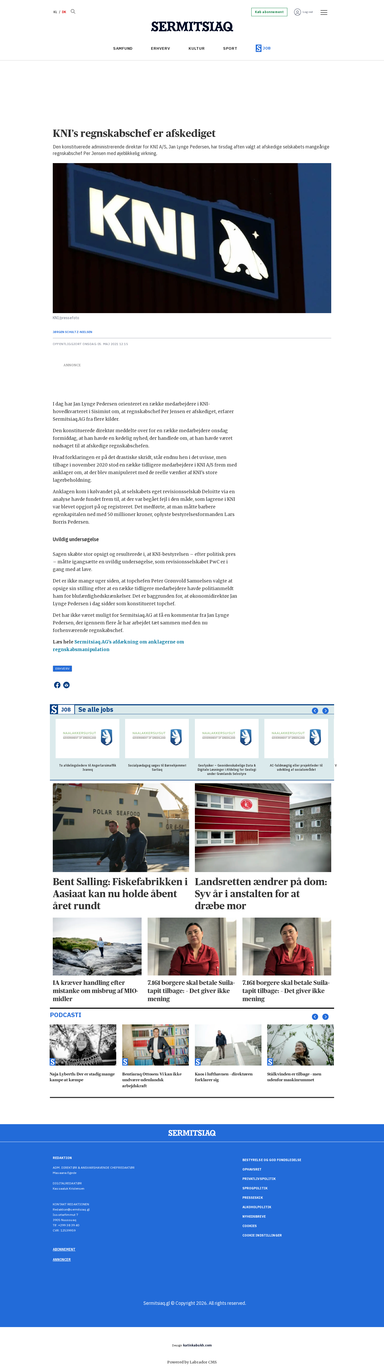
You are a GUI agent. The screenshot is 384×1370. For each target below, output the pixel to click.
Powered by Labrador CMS (192, 1362)
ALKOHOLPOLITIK (256, 1207)
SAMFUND (123, 48)
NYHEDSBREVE (254, 1216)
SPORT (230, 48)
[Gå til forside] (192, 26)
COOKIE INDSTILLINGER (262, 1235)
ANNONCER (62, 1259)
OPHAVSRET (252, 1169)
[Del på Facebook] (57, 685)
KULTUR (197, 48)
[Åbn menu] (322, 12)
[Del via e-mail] (66, 685)
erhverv (62, 668)
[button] (315, 711)
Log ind (308, 12)
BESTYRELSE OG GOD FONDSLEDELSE (271, 1160)
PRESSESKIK (252, 1198)
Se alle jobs (95, 709)
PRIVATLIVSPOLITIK (259, 1179)
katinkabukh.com (197, 1345)
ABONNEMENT (64, 1249)
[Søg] (72, 12)
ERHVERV (160, 48)
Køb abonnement (269, 12)
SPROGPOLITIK (254, 1188)
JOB (267, 48)
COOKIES (249, 1226)
